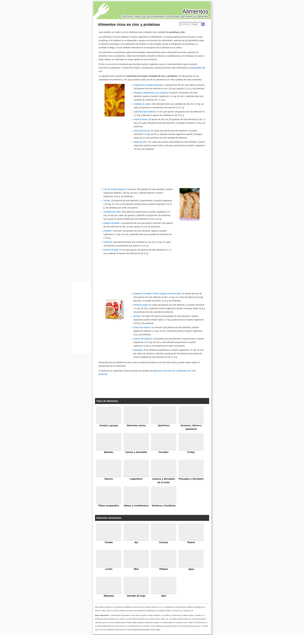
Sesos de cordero (141, 327)
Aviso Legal (155, 629)
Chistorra (107, 242)
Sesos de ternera (142, 130)
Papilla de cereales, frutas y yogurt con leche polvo (157, 293)
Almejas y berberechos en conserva (151, 92)
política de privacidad (141, 629)
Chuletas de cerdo (112, 212)
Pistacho (107, 231)
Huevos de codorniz (142, 338)
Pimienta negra (140, 305)
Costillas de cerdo (142, 104)
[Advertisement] (152, 168)
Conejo (136, 316)
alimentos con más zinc (164, 371)
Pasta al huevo (141, 119)
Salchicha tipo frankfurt (144, 111)
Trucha (106, 200)
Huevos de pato (110, 250)
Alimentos (195, 11)
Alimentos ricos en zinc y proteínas (129, 24)
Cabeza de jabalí (111, 223)
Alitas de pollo (140, 142)
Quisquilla (138, 350)
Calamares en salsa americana (148, 85)
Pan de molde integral (113, 189)
